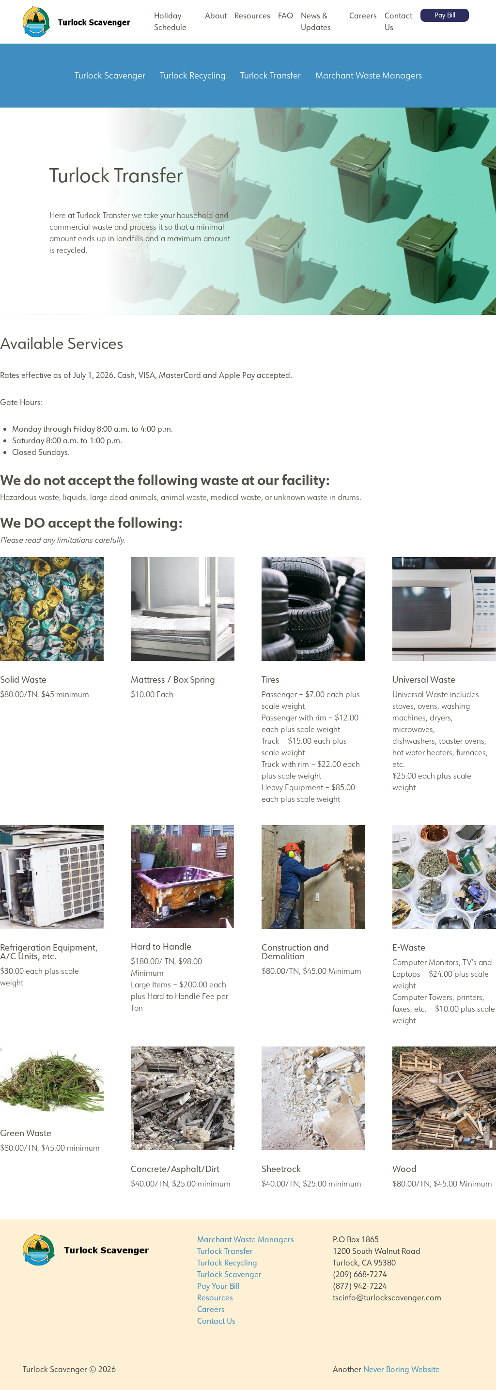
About (216, 15)
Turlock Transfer (225, 1251)
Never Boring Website (401, 1369)
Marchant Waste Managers (245, 1239)
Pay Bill (444, 15)
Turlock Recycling (227, 1262)
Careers (363, 15)
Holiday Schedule (170, 21)
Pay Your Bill (218, 1286)
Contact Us (398, 21)
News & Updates (316, 21)
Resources (252, 15)
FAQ (285, 15)
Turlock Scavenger (229, 1274)
